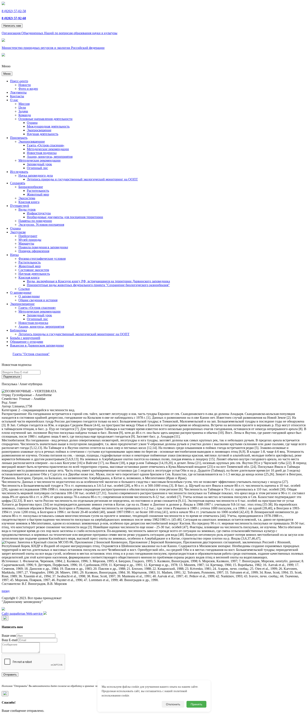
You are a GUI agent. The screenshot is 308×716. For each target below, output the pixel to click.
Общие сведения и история (37, 300)
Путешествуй (19, 205)
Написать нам (12, 25)
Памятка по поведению (35, 221)
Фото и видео (28, 88)
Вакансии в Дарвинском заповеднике (37, 345)
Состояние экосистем (33, 270)
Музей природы (29, 239)
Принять (196, 704)
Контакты (17, 96)
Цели (22, 107)
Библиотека (18, 330)
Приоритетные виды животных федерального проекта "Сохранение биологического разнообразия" (98, 285)
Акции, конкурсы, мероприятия (49, 156)
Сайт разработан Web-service (22, 613)
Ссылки (24, 289)
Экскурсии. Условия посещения (41, 224)
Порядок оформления (33, 251)
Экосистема (26, 198)
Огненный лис (37, 168)
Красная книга (28, 202)
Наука (14, 255)
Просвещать (18, 138)
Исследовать (19, 171)
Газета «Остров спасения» (45, 145)
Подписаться (11, 376)
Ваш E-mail (10, 640)
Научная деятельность (42, 134)
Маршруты (26, 243)
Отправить (10, 674)
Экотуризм (18, 232)
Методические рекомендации (48, 149)
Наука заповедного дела (35, 175)
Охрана (32, 122)
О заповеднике (20, 292)
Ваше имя (9, 635)
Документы (18, 92)
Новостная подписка (42, 153)
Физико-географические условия (42, 258)
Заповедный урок (39, 164)
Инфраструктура (39, 213)
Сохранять (17, 183)
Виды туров (27, 209)
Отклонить (173, 704)
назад (5, 591)
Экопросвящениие (31, 141)
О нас (14, 100)
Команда (24, 115)
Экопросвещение (39, 130)
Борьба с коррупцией (25, 338)
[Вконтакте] (3, 609)
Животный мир (38, 194)
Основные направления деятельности (45, 119)
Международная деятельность (48, 126)
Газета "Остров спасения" (31, 354)
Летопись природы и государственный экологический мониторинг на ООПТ (82, 179)
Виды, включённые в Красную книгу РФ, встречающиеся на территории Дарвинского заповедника (98, 281)
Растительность (38, 190)
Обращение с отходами (26, 341)
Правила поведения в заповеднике (43, 247)
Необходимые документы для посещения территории (65, 217)
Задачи (23, 111)
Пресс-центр (19, 81)
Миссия (24, 104)
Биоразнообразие (30, 187)
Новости (24, 85)
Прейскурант (27, 236)
